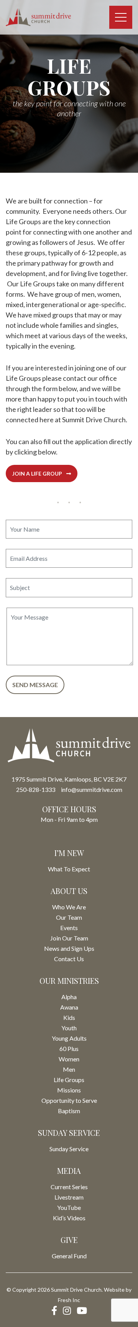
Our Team (69, 917)
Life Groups (69, 1079)
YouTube (69, 1207)
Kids (69, 1017)
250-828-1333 (35, 789)
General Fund (69, 1255)
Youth (69, 1027)
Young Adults (69, 1038)
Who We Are (69, 907)
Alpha (69, 996)
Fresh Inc (69, 1300)
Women (69, 1059)
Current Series (69, 1186)
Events (69, 927)
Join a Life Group (37, 473)
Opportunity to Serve (69, 1100)
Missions (69, 1090)
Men (69, 1069)
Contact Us (69, 958)
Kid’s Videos (69, 1217)
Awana (69, 1007)
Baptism (69, 1110)
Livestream (69, 1197)
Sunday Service (69, 1148)
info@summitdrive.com (91, 789)
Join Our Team (69, 938)
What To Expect (69, 869)
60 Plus (69, 1048)
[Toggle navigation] (120, 17)
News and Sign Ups (69, 948)
